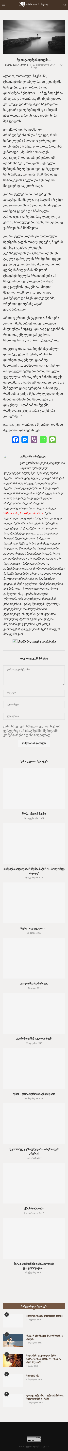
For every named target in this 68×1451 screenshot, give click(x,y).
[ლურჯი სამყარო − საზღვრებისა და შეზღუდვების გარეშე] (13, 1400)
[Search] (64, 5)
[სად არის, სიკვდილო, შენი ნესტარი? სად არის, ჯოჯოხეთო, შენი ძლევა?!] (13, 1360)
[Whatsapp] (43, 439)
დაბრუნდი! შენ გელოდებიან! (34, 1038)
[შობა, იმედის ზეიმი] (34, 788)
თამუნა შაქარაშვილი (16, 65)
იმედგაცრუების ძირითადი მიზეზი (44, 1316)
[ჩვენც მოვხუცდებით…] (34, 902)
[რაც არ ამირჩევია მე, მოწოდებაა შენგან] (13, 1340)
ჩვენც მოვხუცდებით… (34, 928)
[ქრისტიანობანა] (34, 1183)
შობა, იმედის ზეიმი (34, 813)
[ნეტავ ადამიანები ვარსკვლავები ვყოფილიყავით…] (34, 1238)
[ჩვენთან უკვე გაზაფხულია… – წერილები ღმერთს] (34, 1123)
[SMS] (52, 439)
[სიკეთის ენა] (13, 1380)
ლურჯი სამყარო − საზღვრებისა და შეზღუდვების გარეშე (45, 1397)
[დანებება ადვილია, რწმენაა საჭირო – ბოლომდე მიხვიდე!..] (34, 843)
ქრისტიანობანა (34, 1208)
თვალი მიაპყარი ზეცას (34, 983)
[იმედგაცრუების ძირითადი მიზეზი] (13, 1320)
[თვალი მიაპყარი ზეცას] (34, 958)
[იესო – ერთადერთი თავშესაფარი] (34, 1068)
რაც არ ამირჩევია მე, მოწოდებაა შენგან (44, 1337)
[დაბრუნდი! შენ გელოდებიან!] (34, 1013)
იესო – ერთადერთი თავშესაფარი (34, 1093)
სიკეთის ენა (32, 1376)
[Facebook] (15, 439)
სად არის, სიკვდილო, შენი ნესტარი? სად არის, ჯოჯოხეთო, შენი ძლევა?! (43, 1358)
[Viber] (34, 439)
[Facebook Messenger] (24, 439)
